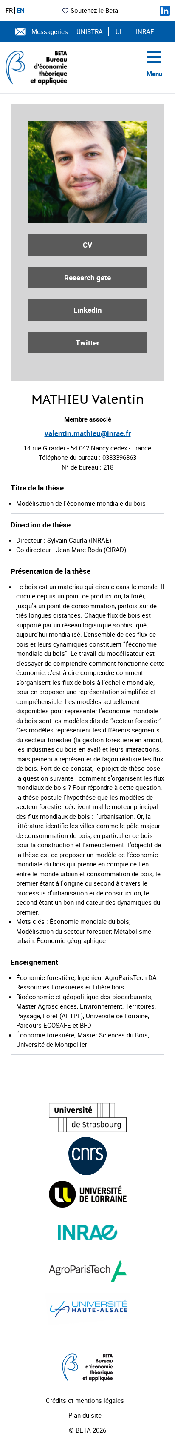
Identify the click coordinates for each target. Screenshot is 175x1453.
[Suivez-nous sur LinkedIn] (165, 11)
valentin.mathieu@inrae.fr (88, 433)
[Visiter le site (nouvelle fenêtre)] (88, 1117)
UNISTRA (89, 31)
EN (21, 10)
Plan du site (85, 1415)
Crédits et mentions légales (85, 1400)
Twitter (87, 343)
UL (119, 31)
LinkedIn (87, 310)
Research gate (87, 277)
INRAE (145, 31)
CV (87, 245)
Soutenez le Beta (94, 10)
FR (9, 10)
